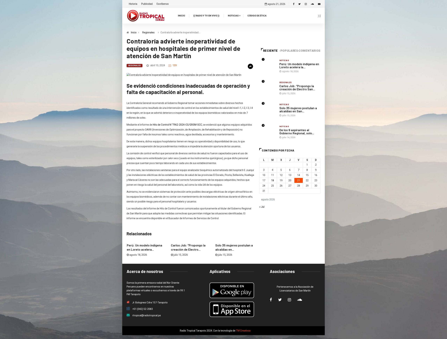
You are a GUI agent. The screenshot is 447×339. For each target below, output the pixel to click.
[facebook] (293, 4)
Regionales (148, 32)
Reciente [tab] (270, 50)
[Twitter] (299, 4)
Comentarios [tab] (309, 50)
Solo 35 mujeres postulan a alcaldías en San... (298, 109)
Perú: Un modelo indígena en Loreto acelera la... (299, 65)
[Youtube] (319, 4)
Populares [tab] (289, 50)
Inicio (181, 15)
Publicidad (147, 3)
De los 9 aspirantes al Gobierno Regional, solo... (296, 131)
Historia (133, 3)
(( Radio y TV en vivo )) (206, 15)
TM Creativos (243, 330)
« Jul (261, 206)
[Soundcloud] (312, 4)
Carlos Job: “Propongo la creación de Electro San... (297, 87)
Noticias (233, 15)
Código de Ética (256, 15)
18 (272, 180)
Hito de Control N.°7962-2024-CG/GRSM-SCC (177, 124)
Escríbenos (163, 3)
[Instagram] (306, 4)
